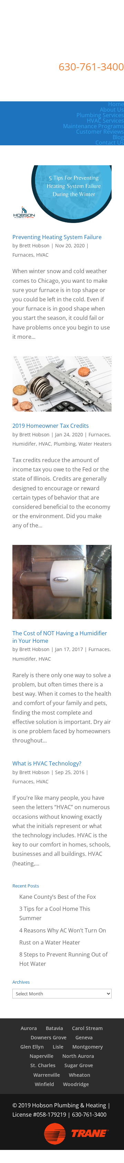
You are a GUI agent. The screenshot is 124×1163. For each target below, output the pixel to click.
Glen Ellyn (32, 1046)
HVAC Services (105, 120)
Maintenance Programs (93, 126)
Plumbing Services (100, 115)
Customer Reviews (100, 131)
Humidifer (24, 443)
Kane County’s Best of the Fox (57, 897)
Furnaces (22, 254)
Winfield (44, 1084)
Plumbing (65, 443)
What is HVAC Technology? (46, 763)
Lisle (58, 1046)
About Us (112, 109)
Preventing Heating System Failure (57, 237)
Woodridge (76, 1084)
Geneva (84, 1037)
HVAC (42, 254)
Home (116, 104)
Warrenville (46, 1075)
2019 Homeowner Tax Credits (50, 425)
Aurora (29, 1028)
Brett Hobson (34, 245)
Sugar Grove (78, 1065)
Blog (118, 137)
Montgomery (87, 1046)
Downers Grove (48, 1037)
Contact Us (109, 142)
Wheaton (79, 1075)
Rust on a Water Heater (49, 942)
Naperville (41, 1056)
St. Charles (42, 1065)
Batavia (54, 1028)
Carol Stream (87, 1028)
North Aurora (78, 1056)
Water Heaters (95, 443)
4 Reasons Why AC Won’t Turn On (62, 930)
